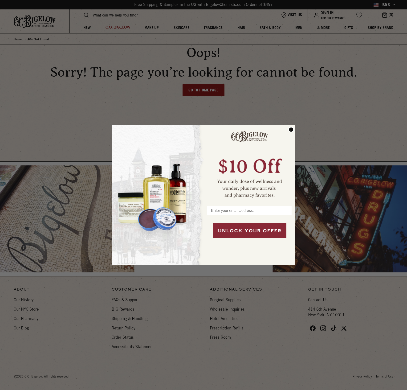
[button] (249, 163)
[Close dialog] (291, 129)
